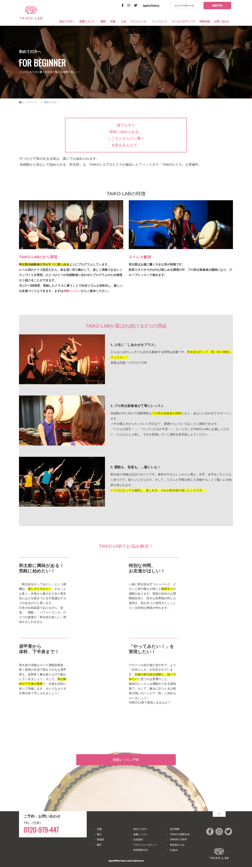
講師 (103, 21)
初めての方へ (67, 21)
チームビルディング (183, 21)
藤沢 (99, 844)
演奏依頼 (204, 21)
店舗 (112, 21)
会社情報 (174, 829)
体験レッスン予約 (126, 760)
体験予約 (217, 5)
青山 (99, 834)
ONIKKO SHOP (178, 839)
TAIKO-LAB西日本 (180, 834)
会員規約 (138, 839)
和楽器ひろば (177, 844)
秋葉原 (100, 839)
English (174, 850)
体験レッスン (72, 290)
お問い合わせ (221, 21)
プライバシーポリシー (145, 844)
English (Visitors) (151, 5)
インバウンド (159, 21)
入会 (123, 21)
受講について (87, 21)
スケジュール (138, 21)
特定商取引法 (140, 850)
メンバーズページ (184, 5)
